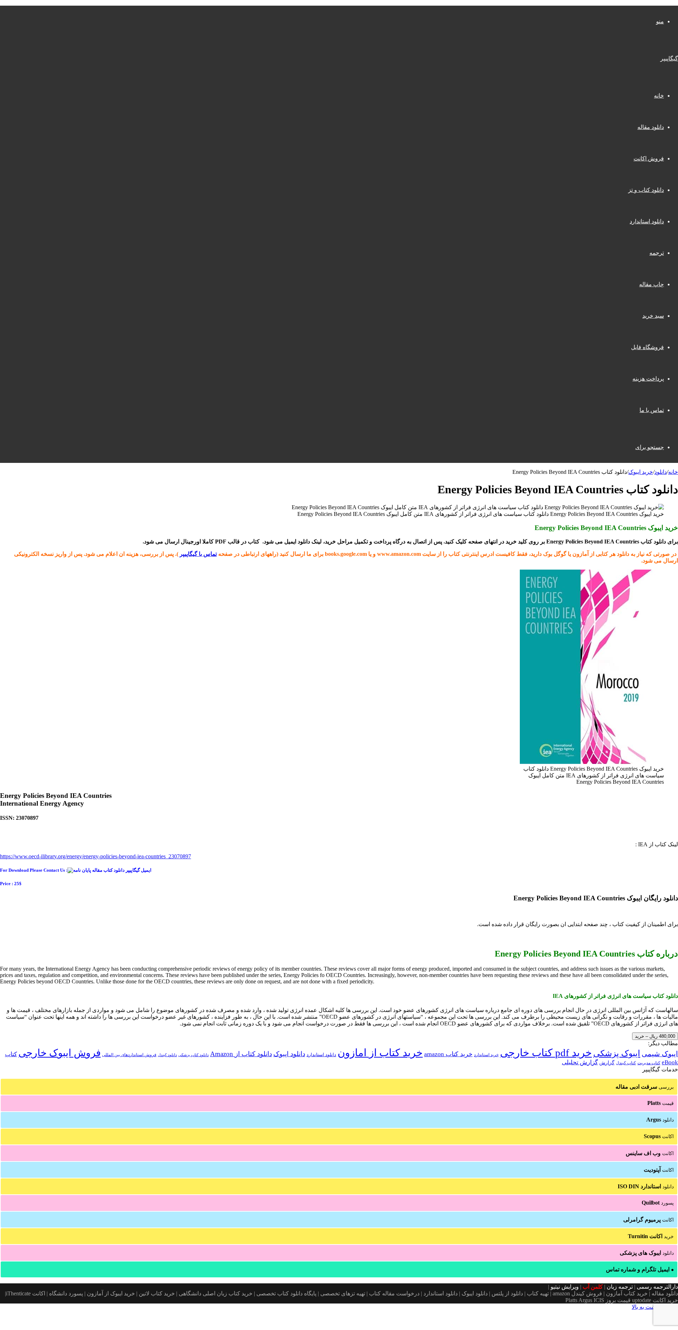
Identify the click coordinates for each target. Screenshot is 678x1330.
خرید (651, 1236)
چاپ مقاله (651, 284)
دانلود (660, 472)
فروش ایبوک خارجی (59, 1052)
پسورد (658, 1203)
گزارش (606, 1062)
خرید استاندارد (486, 1054)
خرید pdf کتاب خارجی (546, 1052)
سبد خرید (653, 316)
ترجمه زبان (620, 1287)
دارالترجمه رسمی (657, 1287)
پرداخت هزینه (648, 379)
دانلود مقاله (650, 127)
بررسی (644, 1087)
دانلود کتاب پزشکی (193, 1055)
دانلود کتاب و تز (646, 190)
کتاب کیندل (626, 1062)
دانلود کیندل (167, 1055)
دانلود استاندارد (647, 221)
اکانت (659, 1136)
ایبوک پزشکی (616, 1053)
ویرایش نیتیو (565, 1287)
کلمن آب (593, 1287)
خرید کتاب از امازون (380, 1052)
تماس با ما (652, 410)
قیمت (660, 1103)
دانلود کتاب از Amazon (241, 1054)
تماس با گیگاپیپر (198, 554)
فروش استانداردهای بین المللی (129, 1054)
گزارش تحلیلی (580, 1062)
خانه (659, 96)
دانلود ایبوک (289, 1054)
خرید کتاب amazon (448, 1054)
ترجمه (656, 253)
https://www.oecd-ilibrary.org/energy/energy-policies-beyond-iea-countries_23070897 (95, 856)
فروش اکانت (649, 158)
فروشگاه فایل (647, 347)
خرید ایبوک (640, 472)
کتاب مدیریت (648, 1062)
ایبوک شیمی (660, 1054)
